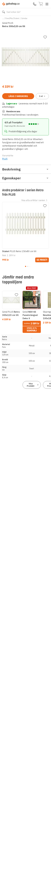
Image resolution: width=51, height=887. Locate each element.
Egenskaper (11, 178)
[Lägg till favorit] (45, 37)
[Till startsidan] (11, 4)
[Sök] (3, 12)
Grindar (24, 18)
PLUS (4, 158)
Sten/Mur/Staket (12, 18)
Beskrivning (11, 169)
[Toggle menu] (47, 4)
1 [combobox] (41, 96)
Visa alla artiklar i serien (33, 200)
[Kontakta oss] (34, 4)
